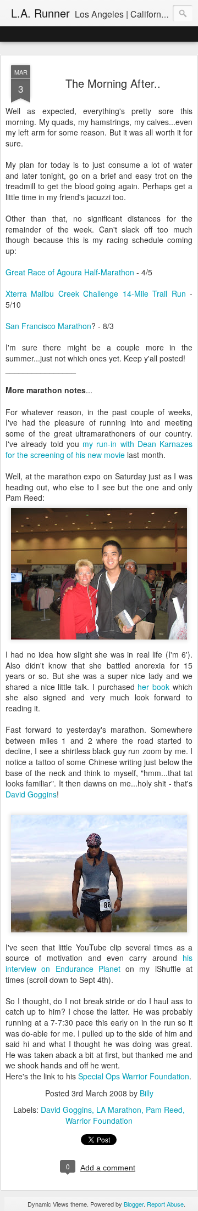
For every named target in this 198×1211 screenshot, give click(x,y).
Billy (146, 1093)
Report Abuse (165, 1203)
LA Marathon (118, 1109)
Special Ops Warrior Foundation (133, 1076)
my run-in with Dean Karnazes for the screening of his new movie (99, 449)
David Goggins (31, 794)
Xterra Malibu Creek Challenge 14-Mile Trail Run (96, 293)
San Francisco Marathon (48, 325)
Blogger (134, 1203)
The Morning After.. (113, 83)
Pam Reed (164, 1109)
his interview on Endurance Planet (99, 963)
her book (153, 686)
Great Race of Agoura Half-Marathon (70, 272)
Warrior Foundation (99, 1120)
